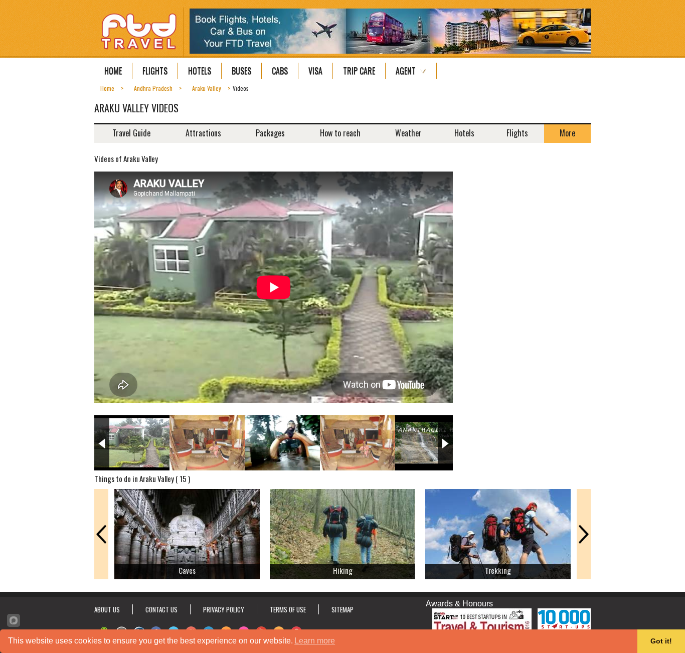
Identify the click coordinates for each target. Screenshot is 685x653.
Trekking (498, 570)
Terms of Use (288, 609)
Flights (154, 71)
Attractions (203, 133)
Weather (408, 133)
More (567, 133)
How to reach (340, 133)
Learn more (314, 640)
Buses (241, 71)
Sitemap (342, 609)
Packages (270, 133)
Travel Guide (131, 133)
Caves (187, 570)
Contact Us (161, 609)
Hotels (199, 71)
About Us (107, 609)
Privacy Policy (223, 609)
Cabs (280, 71)
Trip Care (359, 71)
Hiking (343, 570)
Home (113, 71)
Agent (406, 71)
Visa (315, 71)
